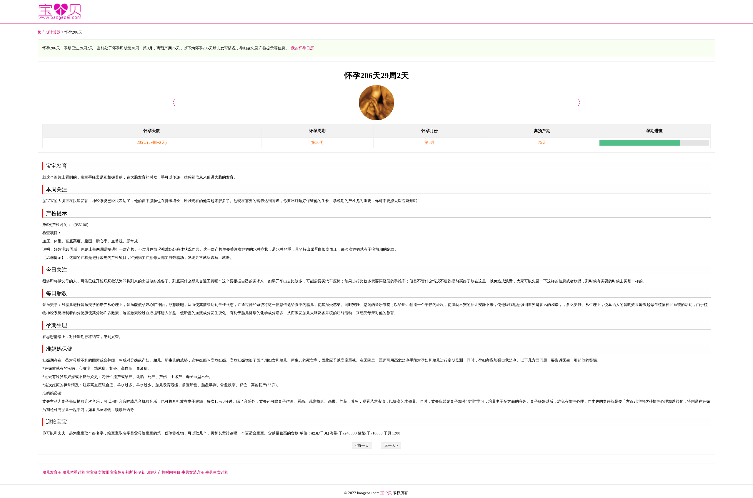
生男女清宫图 (192, 472)
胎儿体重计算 (73, 472)
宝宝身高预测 (97, 472)
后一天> (391, 445)
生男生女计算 (216, 472)
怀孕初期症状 (145, 472)
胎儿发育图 (51, 472)
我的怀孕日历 (302, 48)
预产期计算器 (49, 32)
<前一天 (362, 445)
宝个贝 (386, 493)
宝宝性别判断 (121, 472)
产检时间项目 (169, 472)
